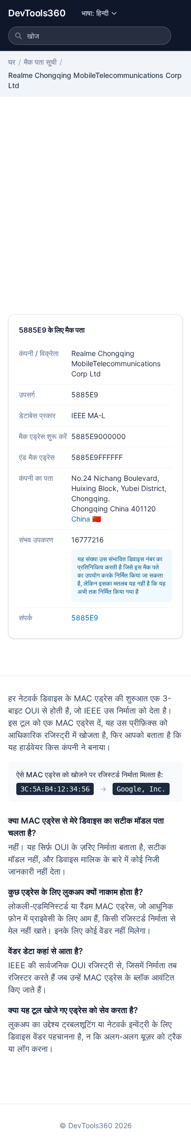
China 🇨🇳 (86, 518)
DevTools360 (36, 13)
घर (11, 62)
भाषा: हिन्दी (94, 13)
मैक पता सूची (40, 62)
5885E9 (84, 617)
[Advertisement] (95, 213)
